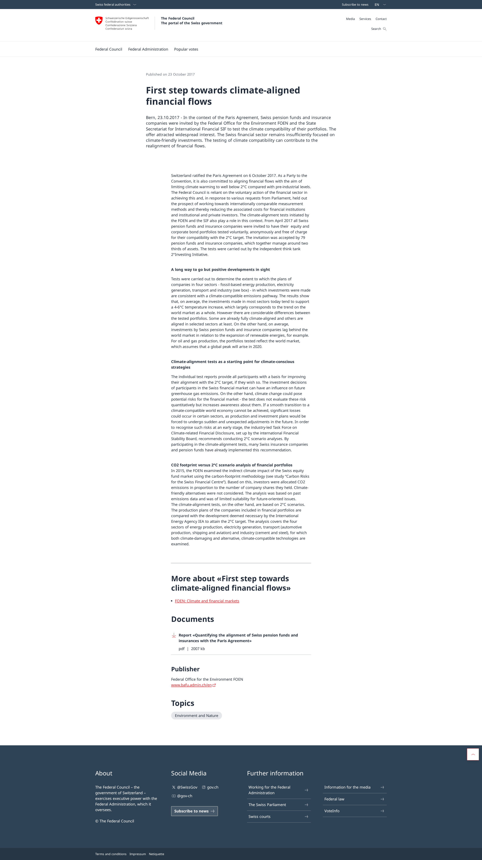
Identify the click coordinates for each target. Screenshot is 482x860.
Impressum (138, 854)
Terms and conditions (111, 854)
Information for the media (347, 787)
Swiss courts (260, 816)
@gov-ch (184, 795)
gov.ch (212, 787)
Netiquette (156, 854)
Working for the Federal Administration (269, 790)
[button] (108, 49)
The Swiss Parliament (267, 804)
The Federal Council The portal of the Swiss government (191, 20)
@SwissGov (187, 787)
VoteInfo (331, 810)
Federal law (334, 799)
